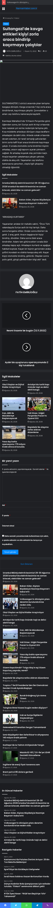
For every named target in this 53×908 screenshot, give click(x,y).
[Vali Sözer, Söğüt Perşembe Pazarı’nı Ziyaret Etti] (39, 403)
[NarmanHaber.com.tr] (26, 8)
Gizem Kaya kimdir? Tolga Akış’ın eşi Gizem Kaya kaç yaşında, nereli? (24, 669)
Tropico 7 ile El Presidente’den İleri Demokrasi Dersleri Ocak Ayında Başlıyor (25, 687)
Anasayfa (8, 18)
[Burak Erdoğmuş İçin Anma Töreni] (10, 699)
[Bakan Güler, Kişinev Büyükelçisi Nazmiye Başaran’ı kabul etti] (9, 203)
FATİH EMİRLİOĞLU (13, 51)
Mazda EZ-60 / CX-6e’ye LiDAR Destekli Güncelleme (35, 754)
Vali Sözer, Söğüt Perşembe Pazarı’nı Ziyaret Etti (37, 416)
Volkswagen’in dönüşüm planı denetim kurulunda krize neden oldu (35, 602)
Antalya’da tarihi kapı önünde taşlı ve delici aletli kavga (38, 387)
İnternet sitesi (8, 526)
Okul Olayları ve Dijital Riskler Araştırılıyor (13, 385)
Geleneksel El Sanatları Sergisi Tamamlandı (24, 727)
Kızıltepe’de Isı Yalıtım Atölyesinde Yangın (23, 745)
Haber (16, 18)
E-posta (6, 515)
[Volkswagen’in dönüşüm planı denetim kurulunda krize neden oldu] (10, 603)
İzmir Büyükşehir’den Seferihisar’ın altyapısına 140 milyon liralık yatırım (26, 736)
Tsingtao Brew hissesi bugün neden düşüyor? (25, 707)
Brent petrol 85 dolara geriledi (18, 772)
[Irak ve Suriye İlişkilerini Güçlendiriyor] (10, 719)
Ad (4, 505)
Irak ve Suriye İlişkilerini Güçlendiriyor (31, 716)
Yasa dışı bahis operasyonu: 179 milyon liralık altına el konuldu (13, 444)
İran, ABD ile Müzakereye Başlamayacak (9, 416)
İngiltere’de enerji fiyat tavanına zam (21, 764)
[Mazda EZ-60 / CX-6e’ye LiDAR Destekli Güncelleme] (10, 756)
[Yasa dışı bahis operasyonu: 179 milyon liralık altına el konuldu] (13, 432)
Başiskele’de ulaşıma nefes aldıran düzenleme (38, 430)
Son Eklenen (27, 564)
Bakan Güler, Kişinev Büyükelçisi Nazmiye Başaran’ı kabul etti (35, 589)
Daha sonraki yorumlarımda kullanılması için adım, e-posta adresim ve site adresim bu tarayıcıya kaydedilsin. (25, 540)
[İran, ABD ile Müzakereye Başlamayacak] (13, 403)
